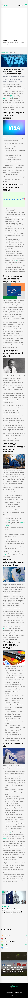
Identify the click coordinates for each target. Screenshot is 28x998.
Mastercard (5, 838)
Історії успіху (13, 40)
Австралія (7, 520)
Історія (6, 184)
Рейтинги (7, 935)
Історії (6, 944)
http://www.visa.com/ (18, 162)
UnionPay (5, 555)
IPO (21, 239)
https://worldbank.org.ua (8, 832)
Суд (4, 628)
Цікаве (6, 948)
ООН (8, 626)
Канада (9, 516)
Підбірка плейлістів (10, 941)
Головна (5, 40)
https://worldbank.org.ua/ (9, 97)
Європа (22, 522)
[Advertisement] (14, 25)
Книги (6, 938)
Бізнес (12, 95)
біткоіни (15, 260)
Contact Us (14, 995)
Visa (4, 98)
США (6, 152)
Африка (7, 525)
